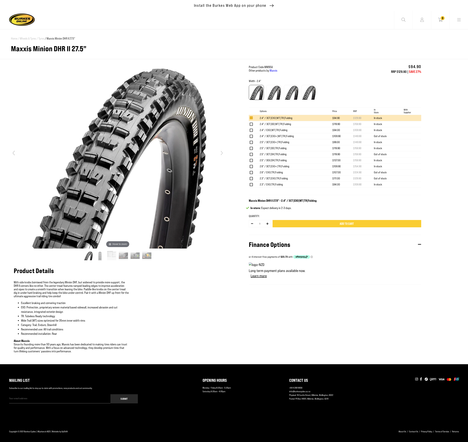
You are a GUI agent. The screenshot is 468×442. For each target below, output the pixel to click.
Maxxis (273, 70)
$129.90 (357, 118)
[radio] (256, 92)
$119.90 (336, 124)
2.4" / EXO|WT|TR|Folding (273, 130)
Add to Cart (347, 223)
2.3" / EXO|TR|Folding (271, 184)
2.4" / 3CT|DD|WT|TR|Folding (275, 124)
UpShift (65, 431)
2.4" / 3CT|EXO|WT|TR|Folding (276, 118)
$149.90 (357, 136)
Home (15, 38)
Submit (124, 398)
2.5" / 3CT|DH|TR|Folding (273, 154)
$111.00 (336, 178)
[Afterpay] (426, 379)
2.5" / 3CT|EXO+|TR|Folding (274, 142)
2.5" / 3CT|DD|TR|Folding (273, 148)
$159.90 (357, 124)
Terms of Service (442, 431)
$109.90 (357, 130)
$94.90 (336, 118)
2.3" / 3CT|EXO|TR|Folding (274, 178)
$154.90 (357, 166)
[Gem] (433, 379)
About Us (402, 431)
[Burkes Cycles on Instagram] (416, 379)
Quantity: (254, 216)
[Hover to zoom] (117, 154)
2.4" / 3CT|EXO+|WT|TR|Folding (277, 136)
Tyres (41, 38)
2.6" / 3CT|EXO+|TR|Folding (274, 166)
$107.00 (336, 172)
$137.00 (336, 160)
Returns (455, 431)
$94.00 (336, 130)
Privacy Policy (426, 431)
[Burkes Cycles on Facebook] (421, 379)
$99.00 (336, 142)
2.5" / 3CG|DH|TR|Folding (273, 160)
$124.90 (357, 172)
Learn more (259, 276)
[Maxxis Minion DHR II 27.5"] (88, 255)
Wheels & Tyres (29, 38)
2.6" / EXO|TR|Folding (271, 172)
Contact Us (413, 431)
